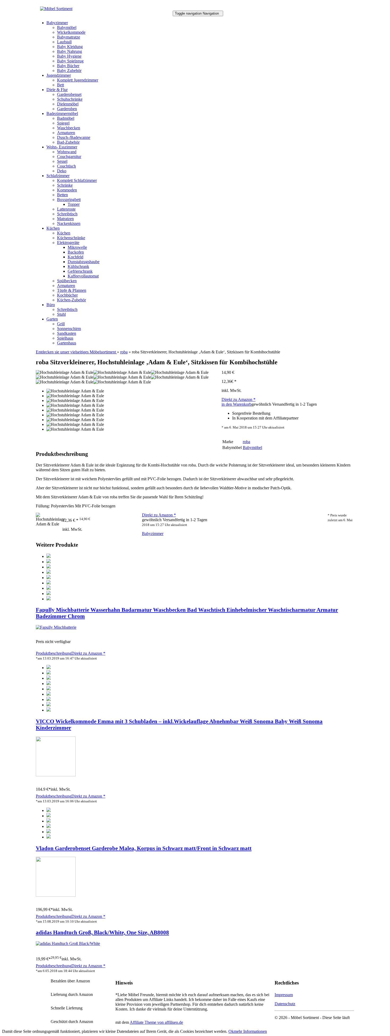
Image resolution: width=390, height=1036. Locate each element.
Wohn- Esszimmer (61, 147)
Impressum (284, 994)
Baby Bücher (68, 65)
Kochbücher (67, 295)
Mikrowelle (77, 247)
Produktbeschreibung (53, 653)
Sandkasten (66, 333)
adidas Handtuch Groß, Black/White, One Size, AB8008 (102, 932)
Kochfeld (75, 257)
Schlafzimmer (58, 175)
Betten (62, 194)
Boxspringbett (69, 199)
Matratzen (65, 218)
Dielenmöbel (68, 104)
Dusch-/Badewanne (73, 137)
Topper (74, 204)
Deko (61, 171)
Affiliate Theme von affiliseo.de (156, 1022)
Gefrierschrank (80, 271)
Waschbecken (68, 128)
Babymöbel (66, 27)
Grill (61, 324)
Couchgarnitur (69, 156)
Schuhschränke (70, 99)
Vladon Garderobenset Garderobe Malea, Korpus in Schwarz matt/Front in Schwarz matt (144, 848)
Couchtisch (66, 166)
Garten (52, 319)
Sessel (62, 161)
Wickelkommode (71, 32)
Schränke (65, 185)
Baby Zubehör (69, 70)
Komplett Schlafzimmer (77, 180)
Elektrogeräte (68, 242)
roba (124, 352)
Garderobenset (69, 94)
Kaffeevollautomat (83, 276)
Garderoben (67, 108)
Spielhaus (65, 338)
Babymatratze (68, 37)
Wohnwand (66, 151)
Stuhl (61, 314)
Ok (231, 1031)
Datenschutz (285, 1003)
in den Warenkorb (237, 404)
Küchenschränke (71, 238)
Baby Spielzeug (70, 61)
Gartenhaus (66, 343)
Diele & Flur (57, 89)
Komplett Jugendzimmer (77, 80)
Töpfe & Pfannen (71, 290)
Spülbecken (67, 281)
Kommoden (67, 190)
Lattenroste (66, 209)
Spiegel (63, 123)
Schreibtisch (67, 214)
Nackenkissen (68, 223)
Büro (50, 304)
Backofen (76, 252)
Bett (60, 85)
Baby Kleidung (70, 46)
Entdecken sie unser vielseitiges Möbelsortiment (76, 352)
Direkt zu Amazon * (238, 399)
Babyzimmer (57, 22)
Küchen (53, 228)
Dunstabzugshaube (83, 261)
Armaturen (66, 132)
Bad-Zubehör (68, 142)
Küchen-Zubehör (71, 300)
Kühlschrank (78, 266)
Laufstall (64, 42)
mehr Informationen (250, 1031)
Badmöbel (65, 118)
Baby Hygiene (69, 56)
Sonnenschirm (69, 328)
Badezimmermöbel (62, 113)
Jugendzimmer (58, 75)
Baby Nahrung (69, 51)
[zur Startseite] (56, 8)
